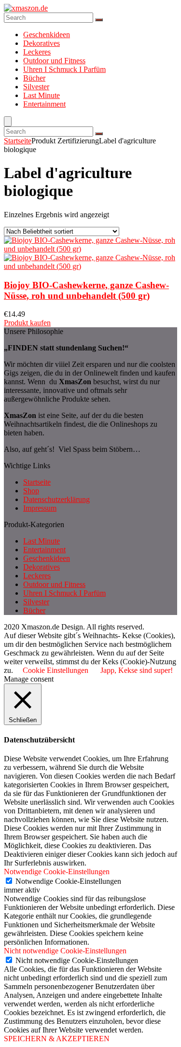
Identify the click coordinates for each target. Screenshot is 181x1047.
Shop (31, 491)
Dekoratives (41, 43)
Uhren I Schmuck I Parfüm (64, 69)
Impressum (39, 508)
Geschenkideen (46, 34)
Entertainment (44, 104)
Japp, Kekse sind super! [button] (136, 670)
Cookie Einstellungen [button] (55, 670)
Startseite (17, 141)
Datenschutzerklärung (56, 499)
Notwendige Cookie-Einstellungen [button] (57, 871)
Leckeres (37, 52)
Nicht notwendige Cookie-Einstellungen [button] (65, 951)
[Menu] (8, 121)
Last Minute (41, 95)
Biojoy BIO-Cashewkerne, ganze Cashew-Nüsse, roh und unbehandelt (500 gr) (86, 290)
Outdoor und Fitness (54, 60)
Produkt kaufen (27, 323)
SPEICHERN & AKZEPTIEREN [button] (57, 1038)
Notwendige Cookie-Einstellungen (68, 881)
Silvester (36, 87)
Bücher (34, 78)
